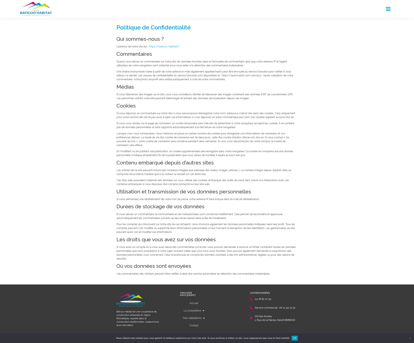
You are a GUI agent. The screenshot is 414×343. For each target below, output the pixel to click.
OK (294, 338)
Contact (194, 325)
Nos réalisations (192, 318)
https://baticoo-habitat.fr (164, 46)
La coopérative (192, 310)
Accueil (194, 303)
